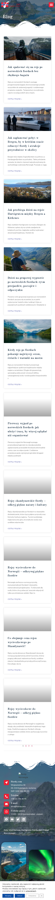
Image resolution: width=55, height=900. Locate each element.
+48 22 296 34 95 (18, 798)
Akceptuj (8, 896)
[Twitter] (17, 819)
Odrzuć (19, 896)
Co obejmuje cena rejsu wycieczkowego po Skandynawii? (22, 642)
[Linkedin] (23, 819)
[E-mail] (6, 804)
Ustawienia (32, 896)
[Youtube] (12, 819)
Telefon (15, 796)
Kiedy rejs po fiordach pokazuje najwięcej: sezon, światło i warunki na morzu (25, 354)
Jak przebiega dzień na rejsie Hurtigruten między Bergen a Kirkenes (26, 214)
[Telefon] (6, 796)
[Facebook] (6, 819)
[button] (51, 4)
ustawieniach (31, 891)
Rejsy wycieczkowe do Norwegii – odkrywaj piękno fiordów (26, 571)
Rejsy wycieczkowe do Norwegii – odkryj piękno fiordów (24, 713)
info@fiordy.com (18, 806)
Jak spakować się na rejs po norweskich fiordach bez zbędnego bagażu (25, 71)
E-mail (14, 803)
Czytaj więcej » (15, 99)
